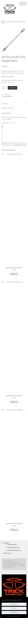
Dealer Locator (7, 553)
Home (4, 21)
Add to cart (12, 87)
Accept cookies (14, 604)
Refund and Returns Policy (14, 550)
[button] (24, 29)
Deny (14, 608)
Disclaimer (6, 542)
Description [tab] (5, 103)
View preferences (14, 612)
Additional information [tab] (8, 108)
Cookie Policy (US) (12, 544)
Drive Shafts (9, 21)
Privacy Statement (16, 616)
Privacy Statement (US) (13, 547)
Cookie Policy (9, 616)
